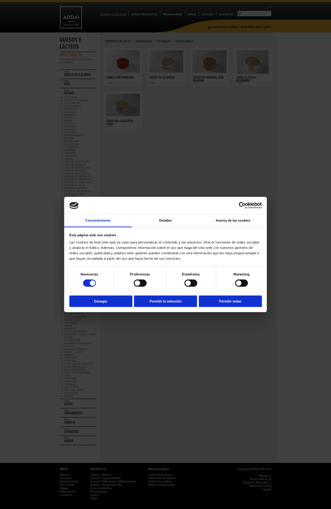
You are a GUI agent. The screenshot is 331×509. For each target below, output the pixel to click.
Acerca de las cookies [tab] (233, 220)
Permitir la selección (165, 301)
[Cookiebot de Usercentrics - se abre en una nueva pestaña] (242, 205)
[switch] (140, 283)
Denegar (100, 301)
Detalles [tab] (165, 220)
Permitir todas (230, 301)
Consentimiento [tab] (98, 220)
